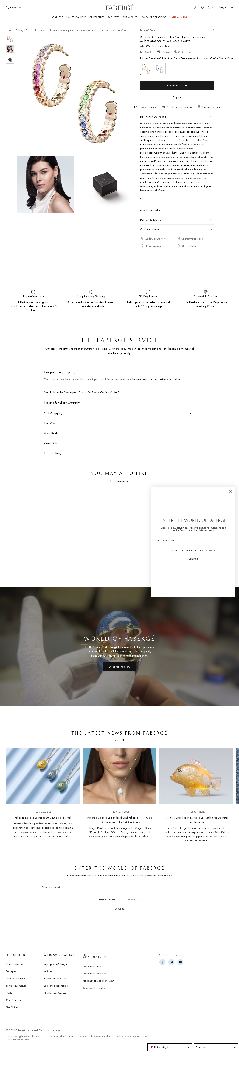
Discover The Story (119, 666)
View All (119, 740)
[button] (231, 7)
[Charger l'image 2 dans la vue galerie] (10, 49)
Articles (48, 971)
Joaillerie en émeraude (94, 973)
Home (9, 30)
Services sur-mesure (16, 985)
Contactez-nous (14, 964)
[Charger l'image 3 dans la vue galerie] (10, 60)
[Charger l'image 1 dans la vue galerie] (10, 39)
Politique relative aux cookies (133, 1036)
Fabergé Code (23, 30)
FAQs (9, 992)
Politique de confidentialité (95, 1036)
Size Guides (12, 1007)
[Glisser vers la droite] (224, 794)
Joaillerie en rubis (92, 966)
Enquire (177, 97)
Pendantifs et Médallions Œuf (98, 980)
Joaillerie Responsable (56, 985)
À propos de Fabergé (55, 964)
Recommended (119, 481)
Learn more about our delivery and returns (157, 379)
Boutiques (11, 971)
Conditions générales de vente (23, 1036)
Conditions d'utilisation (60, 1036)
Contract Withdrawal (18, 1039)
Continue (119, 908)
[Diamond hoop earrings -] (160, 69)
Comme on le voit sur (55, 978)
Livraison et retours (15, 978)
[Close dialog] (230, 491)
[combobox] (34, 7)
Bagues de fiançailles (94, 988)
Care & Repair (13, 1000)
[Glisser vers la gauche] (15, 794)
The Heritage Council (55, 992)
